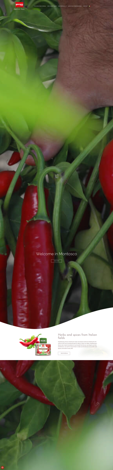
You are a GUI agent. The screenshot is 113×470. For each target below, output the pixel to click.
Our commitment (52, 6)
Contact (85, 6)
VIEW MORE (56, 260)
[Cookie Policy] (2, 467)
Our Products (62, 6)
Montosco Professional (75, 6)
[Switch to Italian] (89, 6)
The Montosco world (40, 6)
